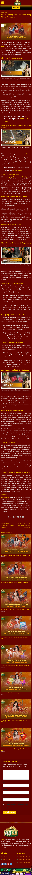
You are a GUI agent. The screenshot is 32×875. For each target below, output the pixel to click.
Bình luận (6, 768)
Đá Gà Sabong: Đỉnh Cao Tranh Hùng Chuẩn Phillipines (14, 582)
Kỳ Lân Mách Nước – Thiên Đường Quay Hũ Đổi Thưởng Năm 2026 (14, 721)
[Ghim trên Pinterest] (20, 517)
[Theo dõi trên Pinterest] (8, 864)
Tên (4, 782)
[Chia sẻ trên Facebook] (11, 517)
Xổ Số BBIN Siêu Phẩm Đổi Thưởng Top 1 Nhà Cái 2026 (14, 693)
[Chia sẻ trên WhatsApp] (9, 517)
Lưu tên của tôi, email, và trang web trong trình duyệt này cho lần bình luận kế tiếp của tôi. (15, 807)
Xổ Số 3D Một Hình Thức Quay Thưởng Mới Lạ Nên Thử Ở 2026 (15, 638)
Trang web (6, 797)
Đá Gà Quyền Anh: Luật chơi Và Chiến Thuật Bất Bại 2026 (8, 525)
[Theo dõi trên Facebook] (2, 864)
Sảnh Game (4, 12)
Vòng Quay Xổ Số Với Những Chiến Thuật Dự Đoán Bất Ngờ (15, 665)
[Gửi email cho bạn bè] (17, 517)
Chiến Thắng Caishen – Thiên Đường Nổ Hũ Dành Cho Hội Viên (15, 749)
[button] (2, 2)
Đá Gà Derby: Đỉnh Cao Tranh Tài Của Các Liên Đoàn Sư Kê (24, 525)
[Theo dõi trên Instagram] (5, 864)
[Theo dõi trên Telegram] (11, 864)
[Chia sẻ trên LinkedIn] (23, 517)
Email (5, 789)
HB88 (2, 46)
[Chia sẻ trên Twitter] (14, 517)
